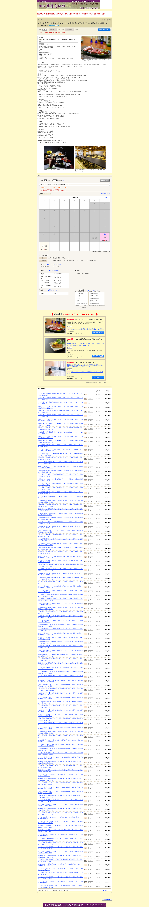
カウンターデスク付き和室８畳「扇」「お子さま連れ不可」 (87, 329)
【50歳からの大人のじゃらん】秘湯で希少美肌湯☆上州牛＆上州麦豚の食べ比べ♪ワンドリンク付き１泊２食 (60, 526)
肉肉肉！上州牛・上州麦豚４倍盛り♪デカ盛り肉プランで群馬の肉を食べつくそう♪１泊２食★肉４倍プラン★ (60, 762)
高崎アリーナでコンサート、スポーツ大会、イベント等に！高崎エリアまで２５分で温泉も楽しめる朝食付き (60, 407)
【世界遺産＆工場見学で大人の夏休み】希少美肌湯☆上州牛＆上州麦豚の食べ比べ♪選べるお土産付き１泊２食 (85, 365)
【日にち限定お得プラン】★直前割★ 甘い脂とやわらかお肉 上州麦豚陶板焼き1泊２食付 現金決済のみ (60, 454)
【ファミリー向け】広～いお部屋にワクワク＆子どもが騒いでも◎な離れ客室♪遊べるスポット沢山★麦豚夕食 (60, 450)
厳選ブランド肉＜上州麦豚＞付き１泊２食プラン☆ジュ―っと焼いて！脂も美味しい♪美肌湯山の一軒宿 (60, 458)
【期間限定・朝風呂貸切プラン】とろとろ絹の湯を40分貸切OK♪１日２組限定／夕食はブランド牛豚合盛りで (60, 612)
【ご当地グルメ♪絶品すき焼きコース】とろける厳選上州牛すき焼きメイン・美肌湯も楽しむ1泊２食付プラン (60, 766)
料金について (106, 193)
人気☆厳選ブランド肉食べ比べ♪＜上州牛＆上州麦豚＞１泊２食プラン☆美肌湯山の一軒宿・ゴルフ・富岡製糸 (60, 681)
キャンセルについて (94, 290)
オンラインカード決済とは (55, 264)
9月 (106, 197)
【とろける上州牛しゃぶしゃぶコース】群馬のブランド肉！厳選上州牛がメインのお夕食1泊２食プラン (60, 775)
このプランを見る (98, 332)
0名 (63, 180)
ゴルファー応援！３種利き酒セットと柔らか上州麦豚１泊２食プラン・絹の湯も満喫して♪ (60, 497)
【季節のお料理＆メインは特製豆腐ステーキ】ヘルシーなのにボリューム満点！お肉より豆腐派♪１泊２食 (60, 471)
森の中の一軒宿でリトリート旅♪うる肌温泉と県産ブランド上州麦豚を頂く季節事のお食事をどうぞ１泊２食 (60, 467)
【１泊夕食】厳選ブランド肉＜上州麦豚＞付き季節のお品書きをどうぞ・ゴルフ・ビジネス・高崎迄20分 (60, 445)
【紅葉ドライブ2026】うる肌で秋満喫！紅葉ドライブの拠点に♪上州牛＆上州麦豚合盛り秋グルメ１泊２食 (60, 535)
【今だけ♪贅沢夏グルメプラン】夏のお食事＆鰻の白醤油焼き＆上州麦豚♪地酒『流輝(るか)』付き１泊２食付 (85, 344)
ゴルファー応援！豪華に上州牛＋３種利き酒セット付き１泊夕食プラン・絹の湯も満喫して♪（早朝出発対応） (60, 501)
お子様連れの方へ (54, 270)
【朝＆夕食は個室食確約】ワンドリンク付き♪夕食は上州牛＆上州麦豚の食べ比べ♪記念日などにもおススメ (60, 719)
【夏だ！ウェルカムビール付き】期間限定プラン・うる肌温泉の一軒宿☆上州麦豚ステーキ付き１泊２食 (60, 475)
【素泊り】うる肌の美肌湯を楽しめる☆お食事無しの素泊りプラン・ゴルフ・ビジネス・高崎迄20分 (60, 394)
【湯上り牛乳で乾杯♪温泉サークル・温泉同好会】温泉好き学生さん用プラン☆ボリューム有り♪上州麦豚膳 (60, 565)
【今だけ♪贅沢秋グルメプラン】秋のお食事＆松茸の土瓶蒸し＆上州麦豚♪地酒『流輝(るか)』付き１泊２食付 (60, 531)
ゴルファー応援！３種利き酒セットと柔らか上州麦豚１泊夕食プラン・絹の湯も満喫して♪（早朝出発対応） (60, 462)
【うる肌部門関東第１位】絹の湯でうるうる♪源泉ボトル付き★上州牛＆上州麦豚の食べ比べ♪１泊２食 (60, 539)
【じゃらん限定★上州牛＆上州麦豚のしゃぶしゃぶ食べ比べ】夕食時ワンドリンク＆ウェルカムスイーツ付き (60, 668)
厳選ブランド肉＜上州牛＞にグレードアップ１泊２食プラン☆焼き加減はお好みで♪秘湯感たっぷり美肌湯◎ (60, 715)
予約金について (53, 290)
